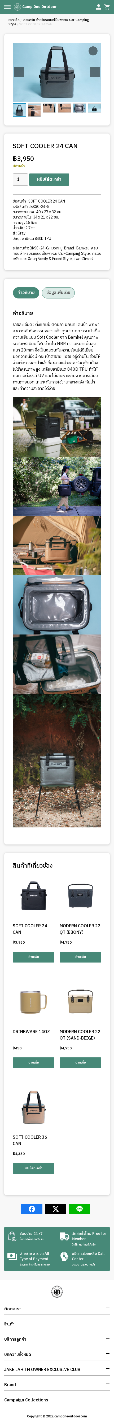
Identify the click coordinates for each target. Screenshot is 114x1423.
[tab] (26, 292)
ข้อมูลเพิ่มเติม (58, 292)
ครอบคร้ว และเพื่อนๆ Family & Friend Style (57, 256)
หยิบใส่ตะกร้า (49, 179)
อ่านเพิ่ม (33, 957)
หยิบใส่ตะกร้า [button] (33, 1168)
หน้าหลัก (14, 20)
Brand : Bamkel (76, 248)
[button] (95, 72)
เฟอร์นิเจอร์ (83, 259)
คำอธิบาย (26, 292)
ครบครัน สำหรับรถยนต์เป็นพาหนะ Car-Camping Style (48, 22)
